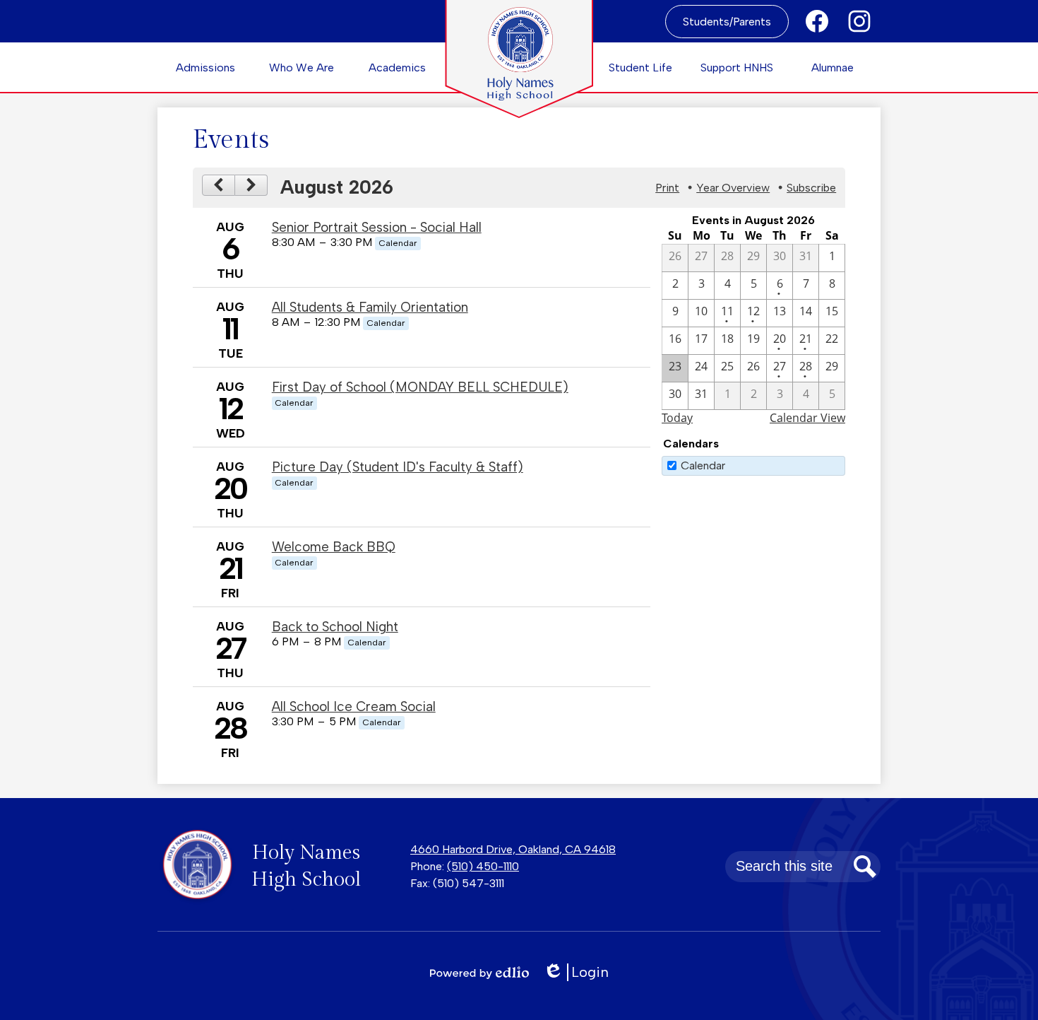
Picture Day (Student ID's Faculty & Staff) (397, 467)
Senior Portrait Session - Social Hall (377, 227)
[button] (205, 67)
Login (581, 972)
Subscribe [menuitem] (811, 187)
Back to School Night (335, 627)
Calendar (703, 465)
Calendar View (807, 418)
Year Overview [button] (733, 187)
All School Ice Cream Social (354, 706)
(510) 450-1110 (483, 866)
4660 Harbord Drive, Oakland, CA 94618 (513, 849)
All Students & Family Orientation (370, 307)
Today (677, 418)
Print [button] (667, 187)
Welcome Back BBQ (333, 547)
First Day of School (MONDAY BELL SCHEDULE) (420, 387)
